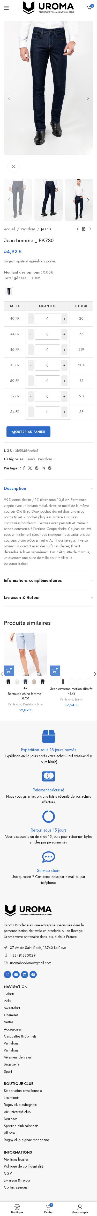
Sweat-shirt (12, 1008)
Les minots (11, 1097)
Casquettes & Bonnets (20, 1036)
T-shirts (9, 994)
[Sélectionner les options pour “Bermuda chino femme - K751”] (9, 671)
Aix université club (17, 1111)
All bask (9, 1132)
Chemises (11, 1015)
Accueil (9, 229)
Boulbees (10, 1118)
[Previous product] (77, 229)
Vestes (8, 1022)
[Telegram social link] (49, 468)
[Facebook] (33, 974)
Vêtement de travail (18, 1057)
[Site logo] (48, 7)
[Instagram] (7, 974)
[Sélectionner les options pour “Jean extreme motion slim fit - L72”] (55, 671)
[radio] (9, 291)
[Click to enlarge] (13, 166)
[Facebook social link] (24, 468)
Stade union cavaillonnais (23, 1090)
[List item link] (48, 955)
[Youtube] (16, 974)
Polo (7, 1001)
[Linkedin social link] (43, 468)
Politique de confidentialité (23, 1166)
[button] (9, 98)
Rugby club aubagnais (20, 1104)
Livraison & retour (17, 1180)
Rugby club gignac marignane (26, 1139)
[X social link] (30, 468)
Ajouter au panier (28, 431)
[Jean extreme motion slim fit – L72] (71, 654)
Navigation (15, 986)
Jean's (46, 229)
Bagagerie (11, 1064)
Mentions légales (16, 1159)
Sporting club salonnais (21, 1125)
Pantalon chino (33, 704)
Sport (8, 1071)
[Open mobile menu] (6, 8)
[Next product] (90, 229)
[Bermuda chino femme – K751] (25, 654)
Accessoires (12, 1029)
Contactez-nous (15, 1187)
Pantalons (28, 229)
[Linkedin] (24, 974)
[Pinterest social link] (36, 468)
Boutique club (19, 1083)
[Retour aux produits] (84, 229)
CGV (8, 1173)
